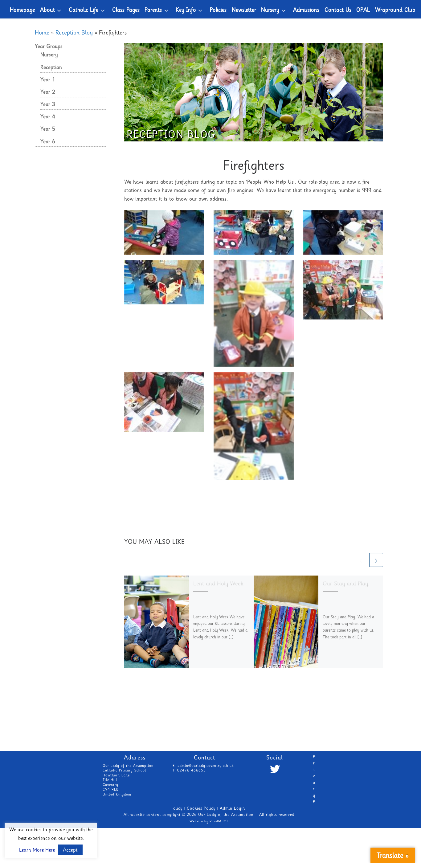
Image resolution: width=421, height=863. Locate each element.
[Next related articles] (376, 560)
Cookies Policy (201, 809)
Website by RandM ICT (209, 821)
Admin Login (232, 809)
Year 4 (47, 117)
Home (42, 33)
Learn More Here (37, 850)
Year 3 (47, 105)
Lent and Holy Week (218, 584)
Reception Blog (74, 33)
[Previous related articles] (361, 560)
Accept (70, 850)
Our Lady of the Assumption (226, 815)
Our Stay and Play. (346, 584)
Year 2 (47, 92)
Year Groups (49, 47)
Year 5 (47, 129)
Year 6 (47, 142)
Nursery (49, 55)
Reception (51, 68)
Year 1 (47, 80)
